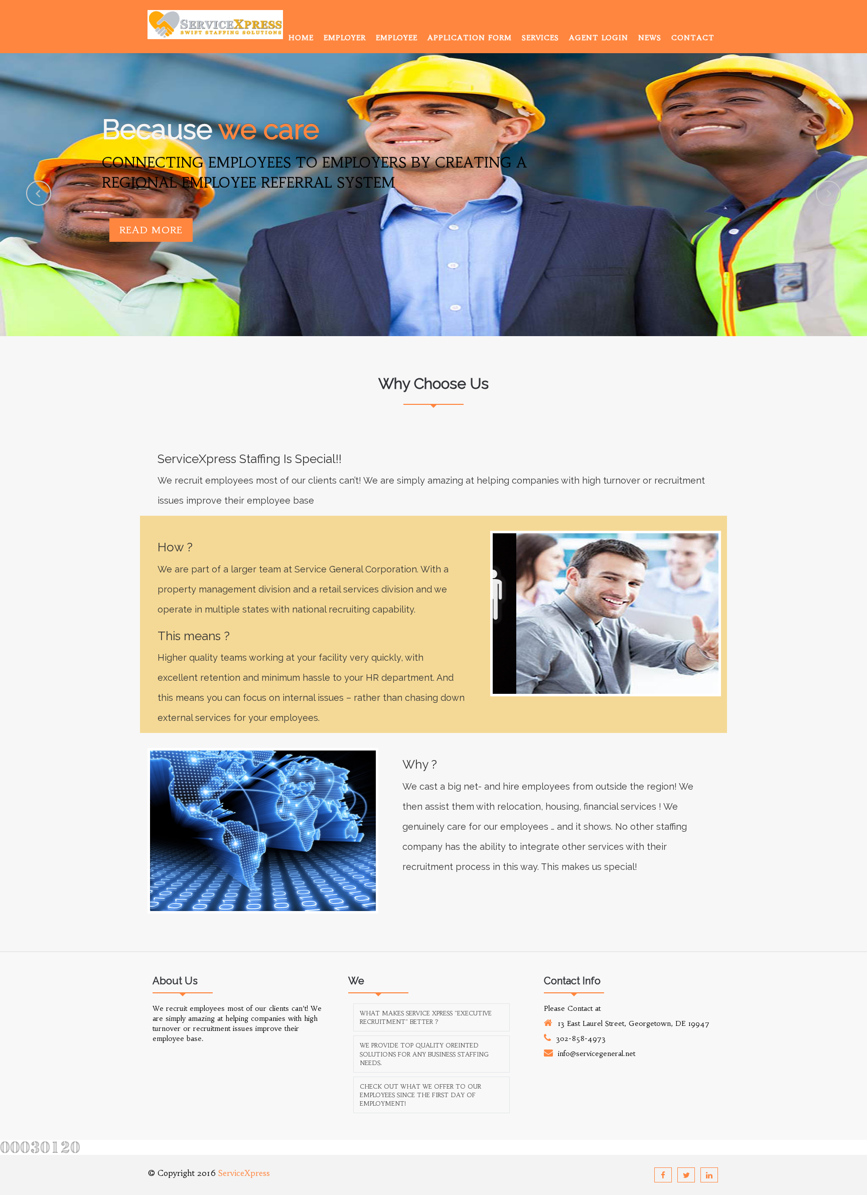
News (649, 37)
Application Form (469, 37)
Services (540, 37)
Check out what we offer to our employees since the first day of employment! (420, 1095)
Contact (692, 37)
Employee (396, 37)
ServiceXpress (244, 1173)
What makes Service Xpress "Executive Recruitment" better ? (426, 1017)
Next (828, 193)
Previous (38, 193)
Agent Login (598, 37)
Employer (345, 37)
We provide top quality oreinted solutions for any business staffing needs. (424, 1053)
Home (301, 37)
